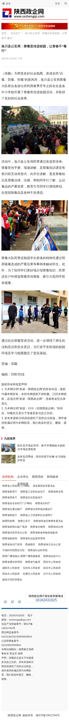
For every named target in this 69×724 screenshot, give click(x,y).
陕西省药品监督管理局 (32, 538)
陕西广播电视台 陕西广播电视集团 (21, 556)
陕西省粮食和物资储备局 (44, 532)
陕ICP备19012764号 (48, 715)
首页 (3, 33)
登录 (57, 3)
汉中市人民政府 (52, 573)
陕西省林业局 (55, 491)
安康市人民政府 (31, 573)
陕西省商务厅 (9, 497)
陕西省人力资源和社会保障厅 (36, 515)
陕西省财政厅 (9, 515)
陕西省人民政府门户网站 (16, 485)
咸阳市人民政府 (11, 567)
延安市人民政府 (52, 567)
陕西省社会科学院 (38, 550)
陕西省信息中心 (52, 556)
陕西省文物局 (37, 526)
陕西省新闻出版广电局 (14, 526)
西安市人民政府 (52, 561)
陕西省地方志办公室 (49, 544)
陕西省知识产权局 (12, 544)
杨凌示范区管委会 (12, 579)
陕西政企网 (14, 715)
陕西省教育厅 (9, 491)
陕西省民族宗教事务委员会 (48, 521)
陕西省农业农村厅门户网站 (17, 503)
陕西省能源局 (9, 538)
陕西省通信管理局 (12, 561)
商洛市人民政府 (11, 573)
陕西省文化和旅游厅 (31, 497)
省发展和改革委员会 (44, 485)
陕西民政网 (8, 521)
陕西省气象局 (32, 561)
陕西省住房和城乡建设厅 (39, 509)
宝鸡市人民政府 (31, 567)
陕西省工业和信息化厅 (32, 491)
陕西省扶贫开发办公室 (14, 532)
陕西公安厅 (24, 521)
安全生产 (16, 33)
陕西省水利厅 (42, 503)
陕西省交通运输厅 (12, 509)
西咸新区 (30, 544)
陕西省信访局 (55, 526)
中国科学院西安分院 (13, 550)
